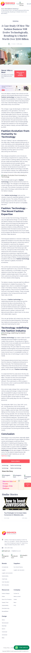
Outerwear (4, 631)
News (15, 602)
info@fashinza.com (16, 551)
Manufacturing (5, 608)
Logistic (4, 570)
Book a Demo (15, 461)
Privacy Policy (6, 647)
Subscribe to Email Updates (20, 74)
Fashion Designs (6, 593)
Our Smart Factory (18, 567)
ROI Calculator (5, 585)
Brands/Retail (8, 8)
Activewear (4, 634)
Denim (3, 628)
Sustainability (5, 576)
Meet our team (17, 596)
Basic (3, 637)
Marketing (15, 8)
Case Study (4, 579)
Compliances (5, 567)
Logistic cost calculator (7, 573)
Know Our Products (6, 599)
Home (2, 8)
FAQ (15, 605)
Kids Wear (4, 625)
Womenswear (5, 622)
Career (15, 599)
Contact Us (16, 593)
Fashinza (4, 456)
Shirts (3, 619)
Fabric (3, 596)
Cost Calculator (5, 582)
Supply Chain (5, 602)
